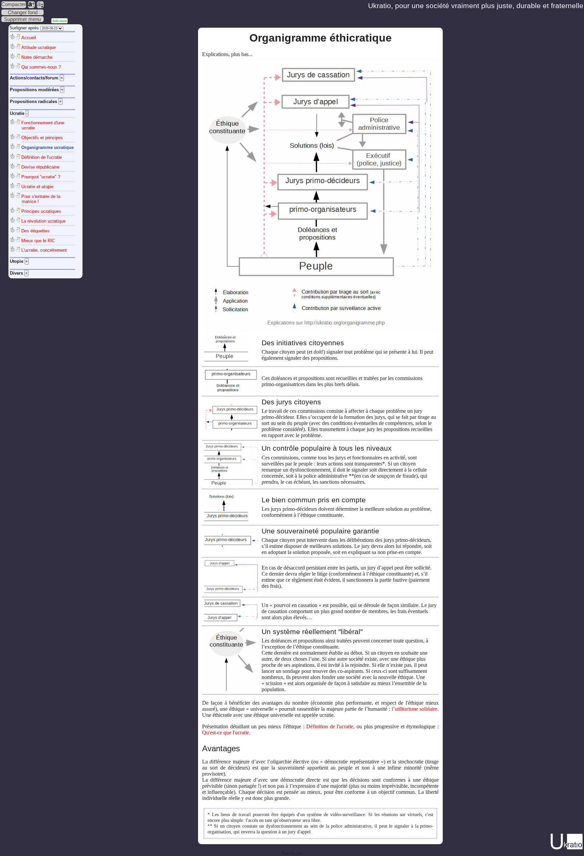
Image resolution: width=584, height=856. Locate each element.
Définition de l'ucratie (41, 157)
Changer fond (23, 12)
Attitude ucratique (38, 47)
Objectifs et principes (42, 137)
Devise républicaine (40, 167)
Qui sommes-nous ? (41, 67)
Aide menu (59, 21)
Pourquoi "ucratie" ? (40, 176)
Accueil (28, 37)
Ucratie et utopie (37, 186)
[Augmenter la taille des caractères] (31, 4)
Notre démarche (36, 57)
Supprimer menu (22, 19)
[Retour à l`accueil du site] (567, 848)
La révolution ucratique (43, 221)
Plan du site (292, 853)
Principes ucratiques (41, 211)
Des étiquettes (35, 230)
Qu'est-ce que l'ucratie (225, 732)
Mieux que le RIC (38, 240)
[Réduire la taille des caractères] (40, 4)
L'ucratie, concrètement (44, 250)
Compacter (13, 4)
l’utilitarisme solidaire (414, 709)
